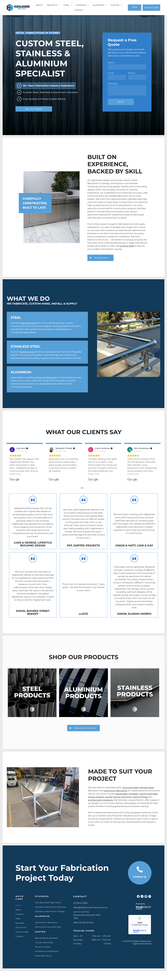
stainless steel (27, 352)
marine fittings (140, 797)
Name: (111, 62)
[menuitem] (39, 5)
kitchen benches (122, 797)
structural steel (130, 787)
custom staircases (148, 794)
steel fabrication (29, 323)
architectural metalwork (100, 800)
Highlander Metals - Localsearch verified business (139, 924)
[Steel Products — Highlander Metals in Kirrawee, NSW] (32, 692)
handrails (133, 794)
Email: (111, 73)
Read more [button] (54, 474)
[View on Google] (12, 449)
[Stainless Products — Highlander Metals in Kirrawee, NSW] (135, 692)
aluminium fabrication (45, 377)
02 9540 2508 (127, 246)
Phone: (131, 73)
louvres (109, 797)
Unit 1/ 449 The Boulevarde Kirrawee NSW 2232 (87, 915)
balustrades (121, 794)
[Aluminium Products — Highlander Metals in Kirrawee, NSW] (83, 692)
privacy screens (96, 797)
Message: (113, 83)
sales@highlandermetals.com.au (90, 907)
